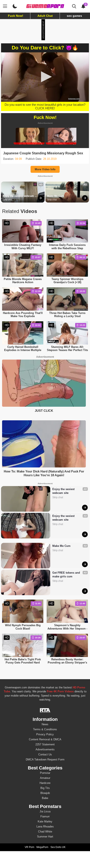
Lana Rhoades (45, 826)
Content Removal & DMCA (45, 739)
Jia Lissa (45, 811)
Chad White (45, 831)
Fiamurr (45, 816)
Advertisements (45, 749)
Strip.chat (7, 199)
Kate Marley (45, 821)
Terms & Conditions (45, 729)
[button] (45, 77)
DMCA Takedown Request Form (45, 759)
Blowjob (45, 793)
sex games (74, 15)
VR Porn (29, 847)
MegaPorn (42, 847)
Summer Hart (45, 836)
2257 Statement (45, 744)
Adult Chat (45, 15)
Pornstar (45, 772)
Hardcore (45, 783)
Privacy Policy (45, 734)
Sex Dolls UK (58, 847)
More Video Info (45, 169)
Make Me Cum (55, 196)
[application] (45, 77)
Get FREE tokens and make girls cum (66, 574)
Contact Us (45, 754)
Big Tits (45, 788)
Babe (45, 798)
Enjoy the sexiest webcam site (19, 196)
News (45, 724)
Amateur (45, 777)
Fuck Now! (15, 15)
